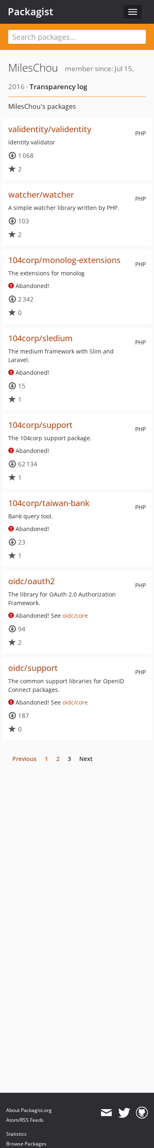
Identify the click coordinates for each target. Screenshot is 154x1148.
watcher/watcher (41, 194)
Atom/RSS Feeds (25, 1119)
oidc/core (75, 615)
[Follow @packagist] (124, 1112)
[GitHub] (142, 1112)
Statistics (16, 1133)
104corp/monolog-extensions (64, 260)
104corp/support (40, 424)
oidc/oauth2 (31, 581)
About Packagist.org (29, 1110)
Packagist (30, 11)
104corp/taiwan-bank (49, 503)
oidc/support (33, 667)
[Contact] (106, 1112)
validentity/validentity (49, 129)
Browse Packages (26, 1143)
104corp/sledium (40, 338)
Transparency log (58, 86)
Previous (24, 759)
